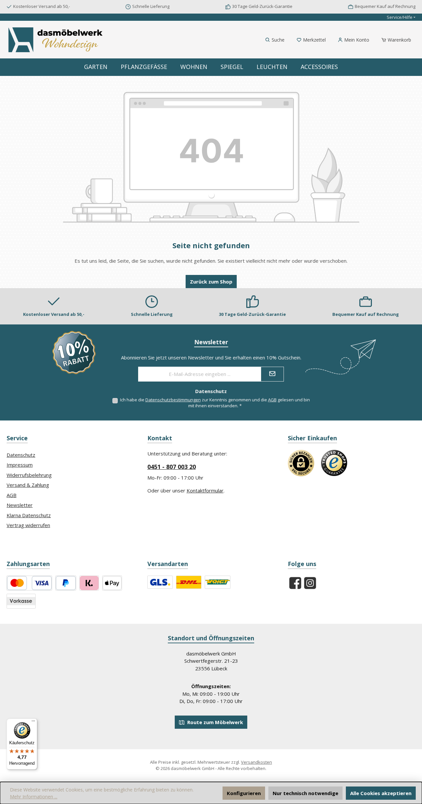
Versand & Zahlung (28, 485)
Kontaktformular (205, 490)
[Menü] (33, 722)
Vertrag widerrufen (28, 525)
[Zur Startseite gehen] (56, 39)
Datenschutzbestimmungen (173, 400)
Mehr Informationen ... (33, 796)
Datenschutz (21, 455)
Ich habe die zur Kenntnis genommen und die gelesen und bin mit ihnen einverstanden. (215, 403)
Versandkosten (256, 762)
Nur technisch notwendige (305, 793)
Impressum (20, 464)
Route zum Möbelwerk (214, 722)
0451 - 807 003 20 (171, 467)
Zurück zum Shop (211, 281)
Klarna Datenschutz (29, 515)
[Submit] (272, 374)
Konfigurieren (244, 793)
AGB (272, 400)
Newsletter (20, 505)
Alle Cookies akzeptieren (380, 793)
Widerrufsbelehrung (29, 475)
